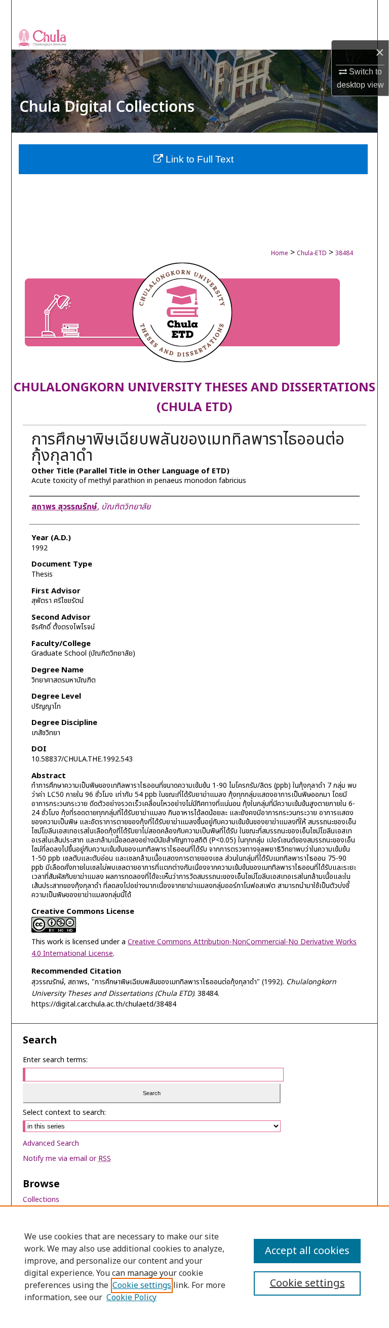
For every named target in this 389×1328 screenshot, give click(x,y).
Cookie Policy (131, 1298)
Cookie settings (141, 1285)
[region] (194, 1266)
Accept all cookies (307, 1251)
